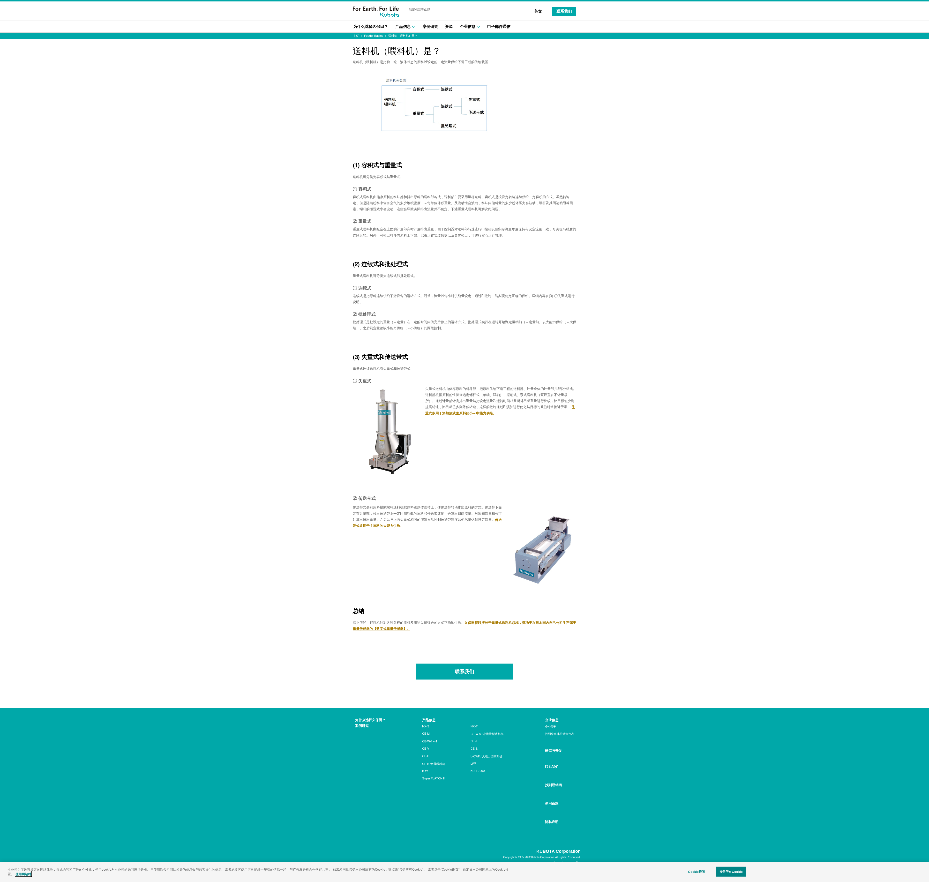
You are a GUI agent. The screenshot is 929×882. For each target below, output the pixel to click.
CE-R (425, 756)
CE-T (474, 741)
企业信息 (467, 26)
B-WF (425, 771)
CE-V (425, 748)
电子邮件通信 (498, 26)
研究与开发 (553, 751)
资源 (449, 26)
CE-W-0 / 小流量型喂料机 (487, 734)
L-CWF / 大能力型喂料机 (486, 756)
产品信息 (403, 26)
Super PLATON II (433, 778)
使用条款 (552, 803)
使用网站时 (23, 874)
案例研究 (430, 26)
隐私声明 (552, 822)
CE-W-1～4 (429, 741)
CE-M (426, 733)
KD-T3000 (478, 771)
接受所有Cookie (731, 872)
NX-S (425, 726)
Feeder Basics (373, 35)
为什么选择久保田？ (370, 26)
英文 (538, 11)
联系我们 (564, 11)
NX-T (474, 726)
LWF (473, 763)
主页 (356, 35)
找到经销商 (553, 785)
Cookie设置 (696, 872)
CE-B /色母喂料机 (433, 764)
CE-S (474, 748)
